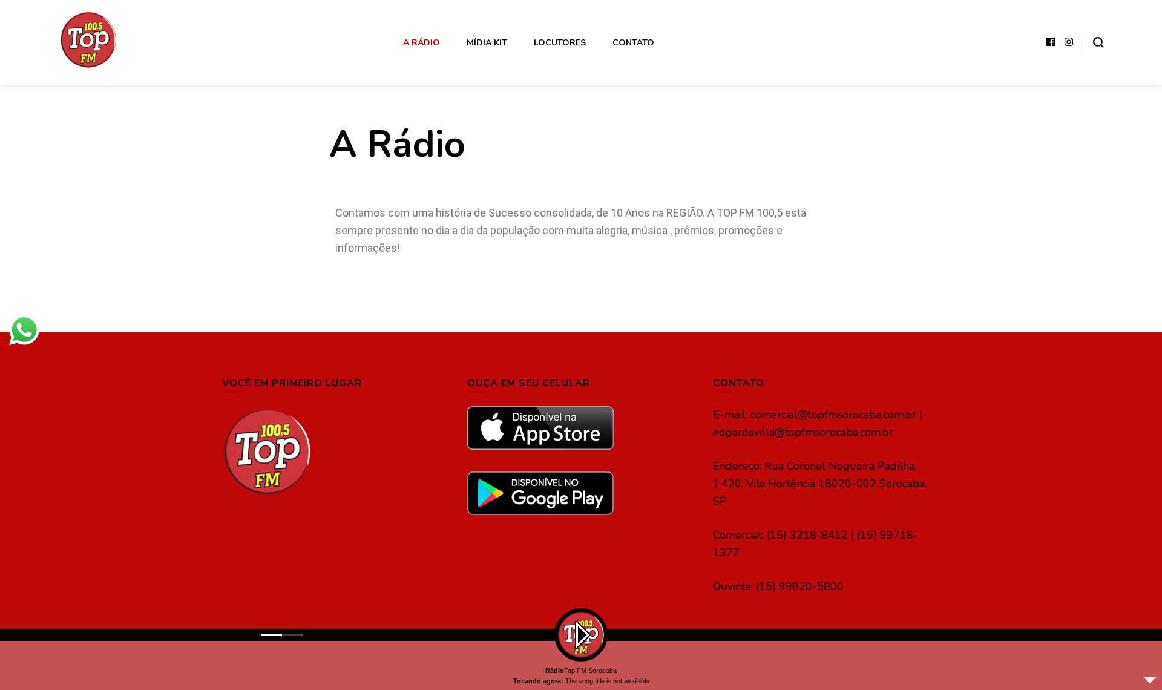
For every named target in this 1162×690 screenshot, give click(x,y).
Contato (633, 42)
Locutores (560, 42)
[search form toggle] (1098, 42)
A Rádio (421, 42)
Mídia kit (487, 42)
